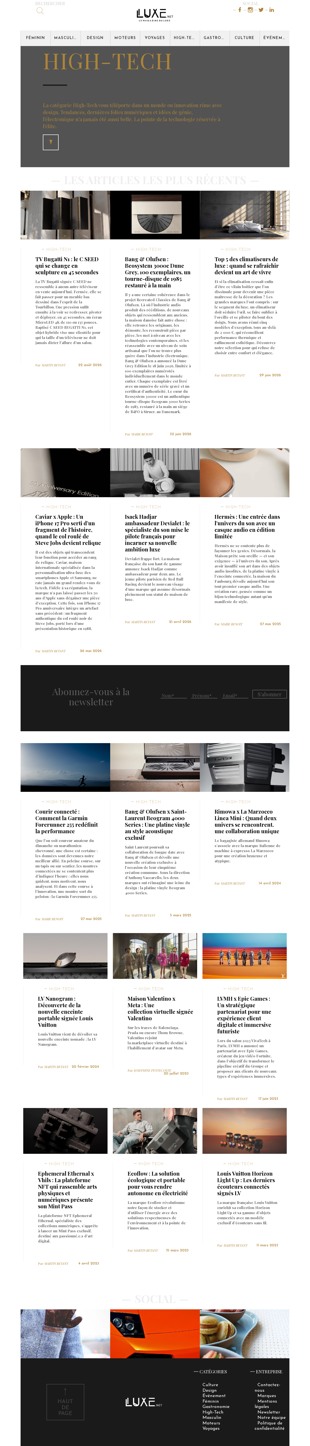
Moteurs (125, 38)
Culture (245, 38)
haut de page (65, 1408)
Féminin (35, 38)
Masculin (65, 38)
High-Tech (186, 38)
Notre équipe (271, 1417)
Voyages (155, 38)
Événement (276, 38)
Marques (266, 1396)
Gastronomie (217, 38)
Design (95, 38)
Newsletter (268, 1412)
